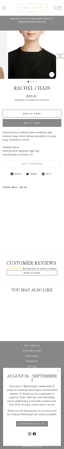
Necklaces (32, 361)
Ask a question (32, 164)
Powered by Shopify (32, 446)
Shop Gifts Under (32, 350)
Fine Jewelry (32, 356)
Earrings (32, 366)
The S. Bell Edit (32, 345)
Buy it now (32, 123)
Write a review (31, 272)
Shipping (19, 100)
